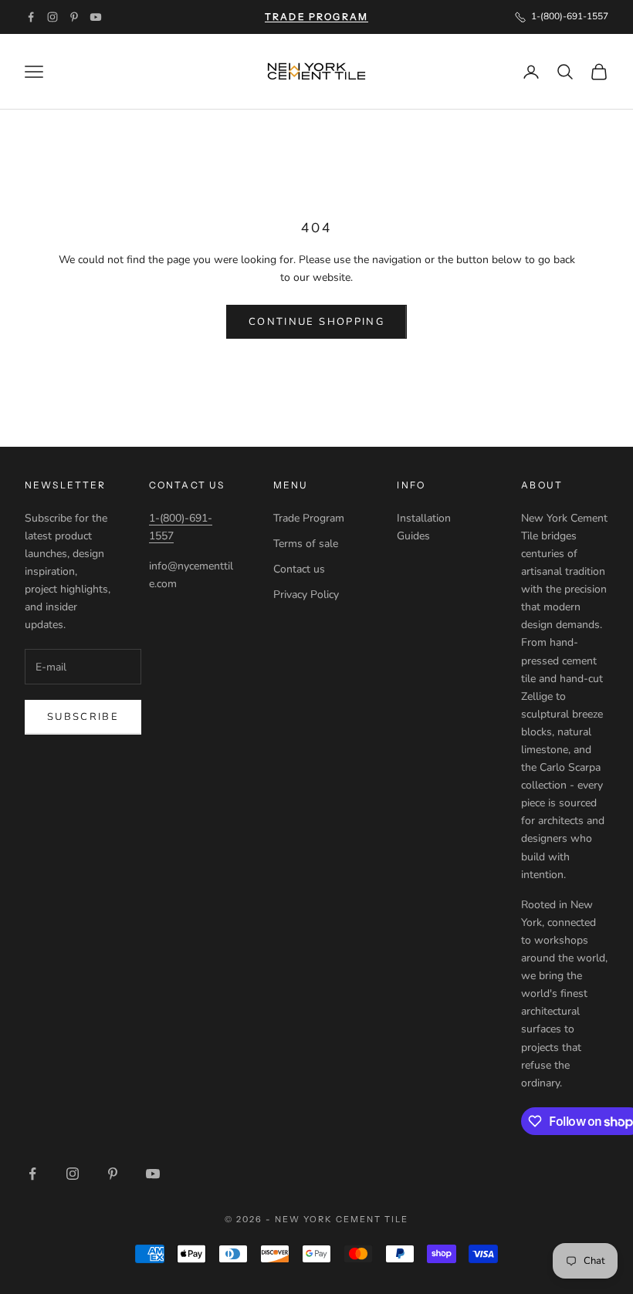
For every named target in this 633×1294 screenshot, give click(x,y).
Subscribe (83, 717)
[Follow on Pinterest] (74, 17)
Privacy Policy (306, 594)
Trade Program (308, 518)
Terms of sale (305, 543)
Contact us (299, 569)
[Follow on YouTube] (96, 17)
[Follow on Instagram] (52, 17)
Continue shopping (316, 322)
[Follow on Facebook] (31, 17)
